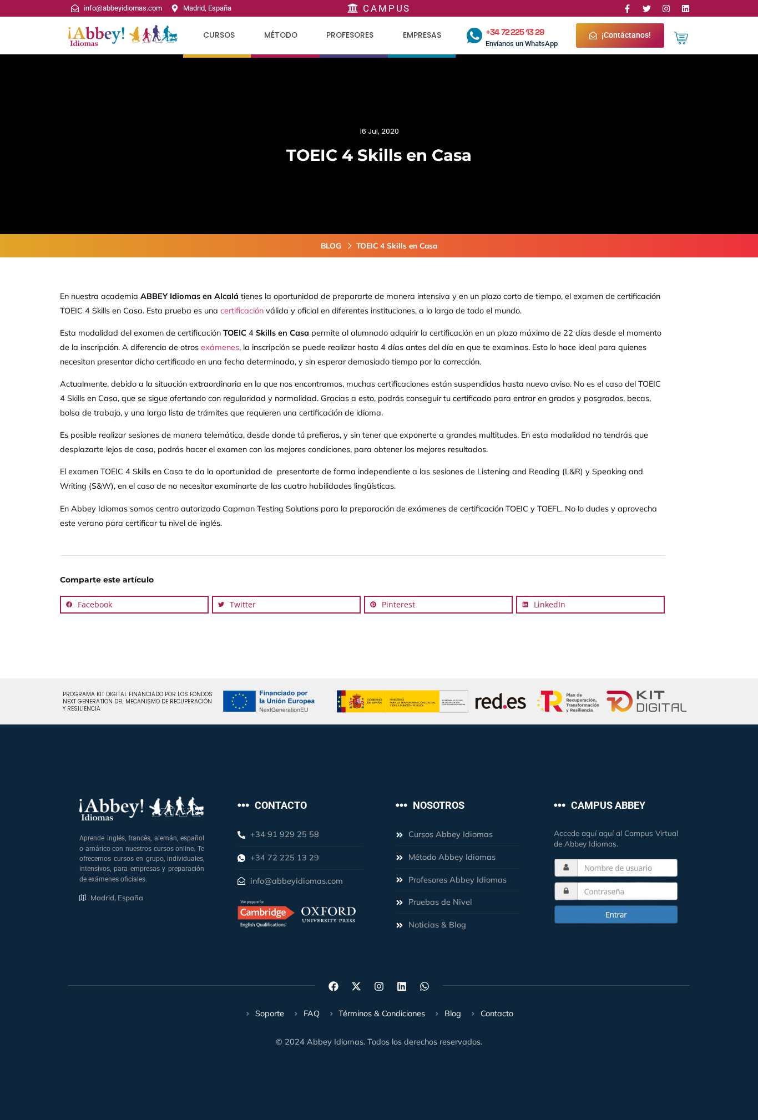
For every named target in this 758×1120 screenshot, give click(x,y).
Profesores (349, 35)
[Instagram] (666, 8)
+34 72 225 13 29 (514, 32)
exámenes (220, 347)
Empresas (422, 35)
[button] (134, 605)
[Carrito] (681, 38)
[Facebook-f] (627, 8)
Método (280, 35)
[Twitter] (647, 8)
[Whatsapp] (424, 986)
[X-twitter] (356, 986)
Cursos (219, 35)
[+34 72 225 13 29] (474, 35)
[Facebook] (333, 986)
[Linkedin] (685, 8)
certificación (242, 311)
